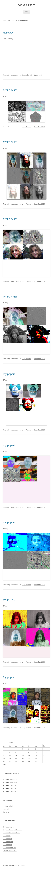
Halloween (9, 32)
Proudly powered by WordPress (14, 865)
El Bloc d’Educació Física (11, 833)
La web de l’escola (10, 850)
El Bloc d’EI (6, 836)
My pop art (9, 677)
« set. (5, 764)
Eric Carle (6, 809)
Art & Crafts (26, 5)
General (25, 75)
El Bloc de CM (8, 842)
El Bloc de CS (7, 845)
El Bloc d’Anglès (8, 827)
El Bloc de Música (9, 848)
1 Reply (5, 96)
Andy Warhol (26, 127)
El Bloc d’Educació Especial (12, 830)
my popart (9, 374)
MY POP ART (10, 296)
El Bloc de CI (7, 839)
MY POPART (10, 90)
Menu (26, 11)
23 (29, 758)
